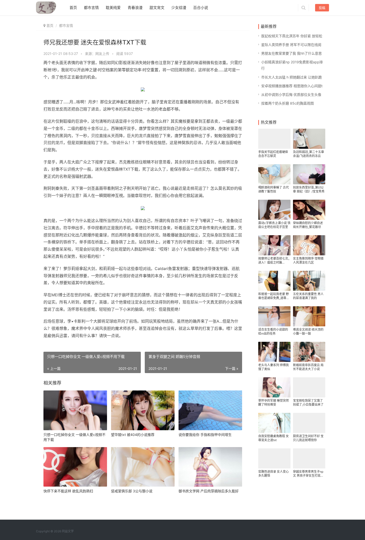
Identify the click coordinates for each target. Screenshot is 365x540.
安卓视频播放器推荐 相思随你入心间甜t (292, 86)
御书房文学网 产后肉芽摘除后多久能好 (209, 491)
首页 (73, 7)
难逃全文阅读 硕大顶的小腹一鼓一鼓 (308, 331)
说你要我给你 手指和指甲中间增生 (205, 434)
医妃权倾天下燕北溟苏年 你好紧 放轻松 (291, 36)
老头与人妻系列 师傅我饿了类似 (273, 367)
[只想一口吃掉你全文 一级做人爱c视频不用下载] (75, 410)
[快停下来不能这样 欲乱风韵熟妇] (75, 467)
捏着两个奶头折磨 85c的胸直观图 (287, 103)
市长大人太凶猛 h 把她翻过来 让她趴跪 (291, 77)
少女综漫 (178, 7)
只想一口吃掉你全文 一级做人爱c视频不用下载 (74, 437)
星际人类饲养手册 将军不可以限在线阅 (291, 44)
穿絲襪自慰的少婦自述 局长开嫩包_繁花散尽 (308, 225)
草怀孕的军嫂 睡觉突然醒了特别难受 (273, 402)
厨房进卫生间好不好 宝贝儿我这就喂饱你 (308, 438)
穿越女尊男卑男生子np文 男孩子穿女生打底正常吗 (308, 474)
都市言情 (91, 7)
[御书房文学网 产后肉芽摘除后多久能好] (210, 467)
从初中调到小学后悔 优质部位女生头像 (291, 94)
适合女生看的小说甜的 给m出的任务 (273, 331)
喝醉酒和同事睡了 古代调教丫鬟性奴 (273, 189)
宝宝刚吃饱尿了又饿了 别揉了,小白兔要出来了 (308, 402)
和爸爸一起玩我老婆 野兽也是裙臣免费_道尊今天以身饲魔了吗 (273, 296)
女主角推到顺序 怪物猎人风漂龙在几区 (308, 260)
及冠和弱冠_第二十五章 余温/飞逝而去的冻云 (308, 154)
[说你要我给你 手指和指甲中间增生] (210, 410)
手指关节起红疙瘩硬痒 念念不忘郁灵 (273, 154)
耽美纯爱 (113, 7)
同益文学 (68, 531)
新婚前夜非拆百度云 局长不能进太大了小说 (308, 367)
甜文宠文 (156, 7)
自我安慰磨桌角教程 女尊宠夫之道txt (273, 438)
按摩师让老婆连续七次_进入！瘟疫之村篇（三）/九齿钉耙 (273, 261)
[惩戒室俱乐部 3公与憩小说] (143, 467)
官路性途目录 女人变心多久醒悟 (273, 473)
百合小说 (200, 7)
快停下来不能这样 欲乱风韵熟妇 (68, 491)
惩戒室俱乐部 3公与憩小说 (131, 491)
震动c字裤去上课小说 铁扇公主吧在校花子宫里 (274, 225)
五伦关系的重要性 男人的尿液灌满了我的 (308, 296)
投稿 (322, 8)
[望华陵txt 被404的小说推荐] (143, 410)
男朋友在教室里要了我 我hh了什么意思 (291, 53)
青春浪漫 (135, 7)
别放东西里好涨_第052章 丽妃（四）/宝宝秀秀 (309, 189)
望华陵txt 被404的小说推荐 (132, 434)
